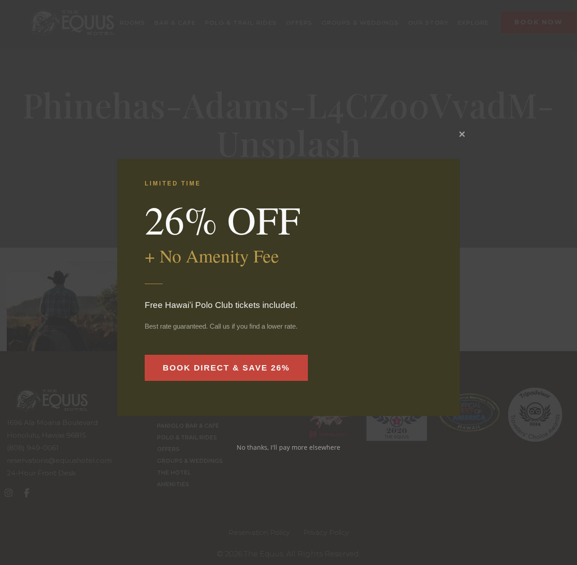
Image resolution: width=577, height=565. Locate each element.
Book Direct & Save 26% (226, 367)
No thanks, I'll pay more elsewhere (288, 447)
